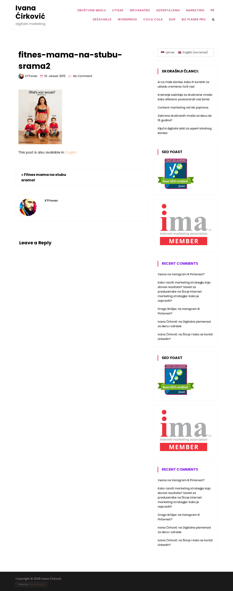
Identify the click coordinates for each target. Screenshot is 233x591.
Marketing (195, 10)
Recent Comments (180, 263)
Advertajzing (168, 10)
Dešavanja (102, 19)
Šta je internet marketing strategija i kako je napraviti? (180, 296)
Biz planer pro (194, 19)
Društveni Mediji (92, 10)
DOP (172, 19)
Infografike (140, 10)
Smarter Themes (36, 584)
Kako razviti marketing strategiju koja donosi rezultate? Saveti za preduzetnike (184, 287)
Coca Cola (153, 19)
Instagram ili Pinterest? (188, 274)
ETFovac (31, 76)
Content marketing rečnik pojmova (183, 107)
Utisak (118, 10)
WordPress (127, 19)
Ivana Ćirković (30, 12)
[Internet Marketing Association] (185, 246)
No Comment (82, 76)
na (165, 274)
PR (212, 10)
